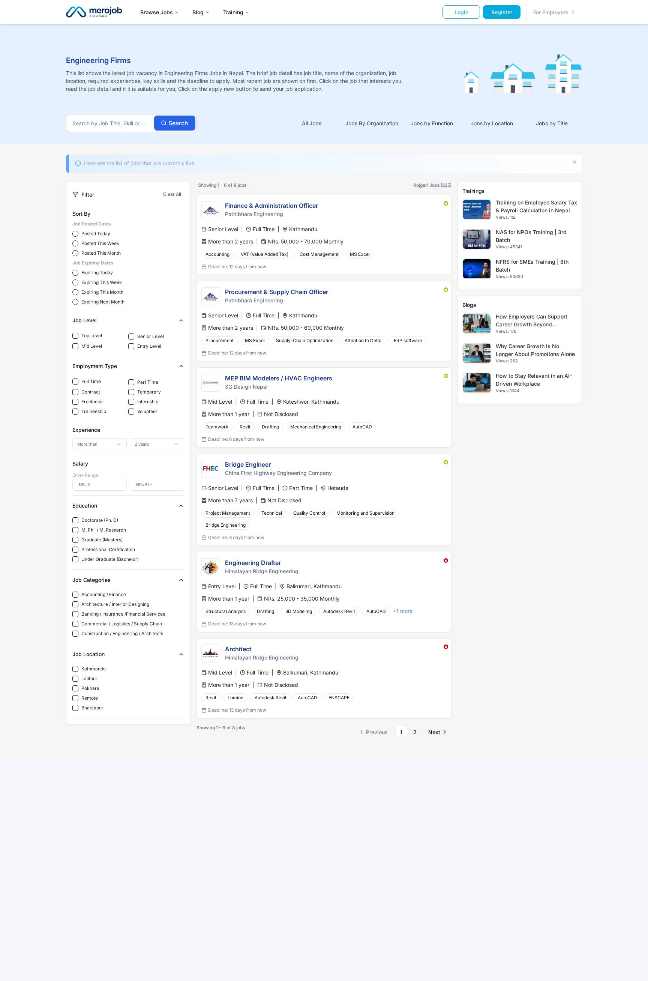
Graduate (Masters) (102, 539)
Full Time (91, 381)
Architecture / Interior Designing (115, 604)
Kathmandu (93, 669)
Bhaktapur (92, 708)
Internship (147, 401)
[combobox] (99, 444)
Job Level (84, 320)
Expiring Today (97, 272)
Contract (90, 392)
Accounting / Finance (103, 594)
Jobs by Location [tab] (492, 123)
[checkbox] (75, 336)
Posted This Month (101, 253)
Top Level (91, 335)
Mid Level (91, 346)
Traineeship (93, 411)
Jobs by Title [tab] (552, 123)
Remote (89, 698)
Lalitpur (89, 678)
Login (461, 12)
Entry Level (149, 346)
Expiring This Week (101, 282)
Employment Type (94, 366)
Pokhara (90, 688)
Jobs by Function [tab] (432, 123)
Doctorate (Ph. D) (99, 520)
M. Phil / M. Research (103, 530)
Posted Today (95, 233)
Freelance (92, 401)
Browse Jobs (156, 12)
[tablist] (432, 123)
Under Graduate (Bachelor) (110, 559)
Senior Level (150, 336)
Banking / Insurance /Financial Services (123, 614)
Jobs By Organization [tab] (371, 123)
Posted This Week (100, 243)
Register (501, 12)
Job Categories (91, 580)
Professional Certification (108, 549)
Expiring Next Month (102, 302)
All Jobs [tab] (311, 123)
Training (233, 12)
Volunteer (147, 411)
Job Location (88, 654)
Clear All (172, 194)
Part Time (147, 382)
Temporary (149, 392)
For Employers (550, 12)
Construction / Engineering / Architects (122, 633)
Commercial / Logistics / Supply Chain (121, 623)
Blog (198, 12)
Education (84, 505)
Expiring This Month (102, 292)
